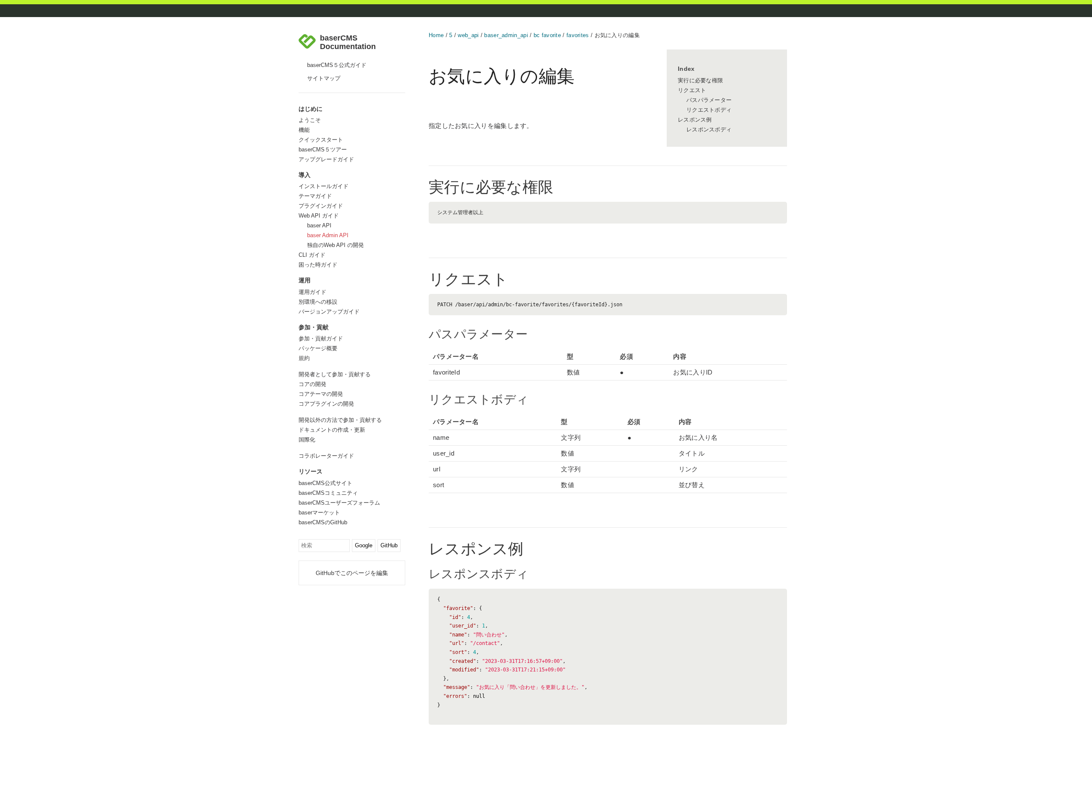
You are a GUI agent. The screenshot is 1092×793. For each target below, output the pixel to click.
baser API (319, 225)
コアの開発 (312, 384)
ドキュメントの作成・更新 (332, 430)
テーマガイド (315, 196)
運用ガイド (312, 292)
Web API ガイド (319, 215)
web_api (468, 35)
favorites (577, 35)
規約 (304, 358)
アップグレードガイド (326, 159)
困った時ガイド (318, 264)
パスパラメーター (709, 100)
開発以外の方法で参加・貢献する (340, 420)
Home (436, 35)
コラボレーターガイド (326, 456)
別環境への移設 (318, 302)
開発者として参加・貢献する (335, 374)
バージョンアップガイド (329, 311)
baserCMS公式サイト (325, 483)
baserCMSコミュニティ (328, 493)
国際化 (307, 439)
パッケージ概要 (318, 348)
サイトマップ (323, 78)
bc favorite (547, 35)
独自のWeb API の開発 (335, 245)
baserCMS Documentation (348, 42)
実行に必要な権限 (700, 80)
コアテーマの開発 (321, 394)
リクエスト (692, 90)
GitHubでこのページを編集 (352, 572)
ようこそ (310, 120)
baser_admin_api (506, 35)
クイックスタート (321, 140)
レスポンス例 (695, 119)
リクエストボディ (709, 110)
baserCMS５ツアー (323, 149)
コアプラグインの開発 (326, 404)
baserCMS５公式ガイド (336, 65)
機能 (304, 130)
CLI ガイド (312, 255)
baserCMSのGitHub (323, 522)
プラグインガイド (321, 206)
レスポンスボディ (709, 129)
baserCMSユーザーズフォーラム (339, 503)
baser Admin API (328, 235)
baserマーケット (319, 512)
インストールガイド (324, 186)
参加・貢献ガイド (321, 338)
